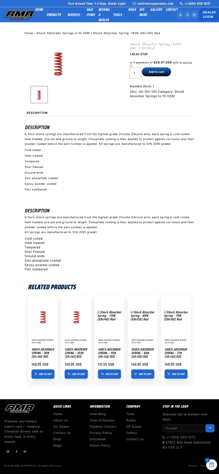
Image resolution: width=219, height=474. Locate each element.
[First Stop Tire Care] (19, 15)
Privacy (193, 465)
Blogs (57, 445)
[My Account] (187, 14)
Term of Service (102, 420)
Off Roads (133, 426)
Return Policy (100, 445)
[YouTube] (25, 451)
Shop (57, 439)
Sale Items (90, 12)
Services (73, 14)
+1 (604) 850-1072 (197, 3)
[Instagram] (7, 451)
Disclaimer (98, 439)
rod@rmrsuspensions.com (155, 3)
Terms (204, 465)
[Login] (194, 14)
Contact (172, 9)
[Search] (180, 14)
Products (54, 14)
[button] (162, 64)
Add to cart (156, 72)
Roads (131, 420)
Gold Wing (98, 414)
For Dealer (61, 426)
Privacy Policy (101, 433)
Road (132, 9)
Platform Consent (103, 426)
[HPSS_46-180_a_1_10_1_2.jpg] (58, 62)
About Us (60, 420)
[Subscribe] (210, 428)
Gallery (156, 9)
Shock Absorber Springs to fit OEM (63, 33)
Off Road (143, 12)
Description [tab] (37, 113)
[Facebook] (16, 451)
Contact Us (62, 433)
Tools (117, 14)
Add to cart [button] (45, 374)
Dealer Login (116, 3)
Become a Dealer (104, 15)
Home (39, 9)
